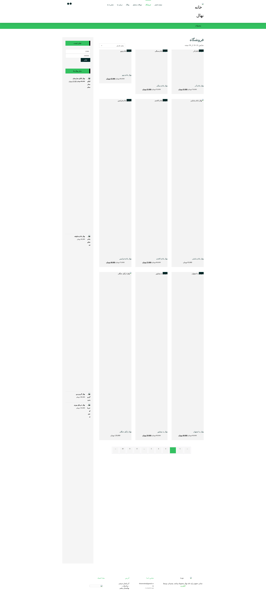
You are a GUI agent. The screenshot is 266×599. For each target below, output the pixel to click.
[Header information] (64, 4)
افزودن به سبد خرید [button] (185, 89)
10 (122, 448)
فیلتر (85, 60)
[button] (67, 4)
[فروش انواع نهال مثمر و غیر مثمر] (196, 11)
